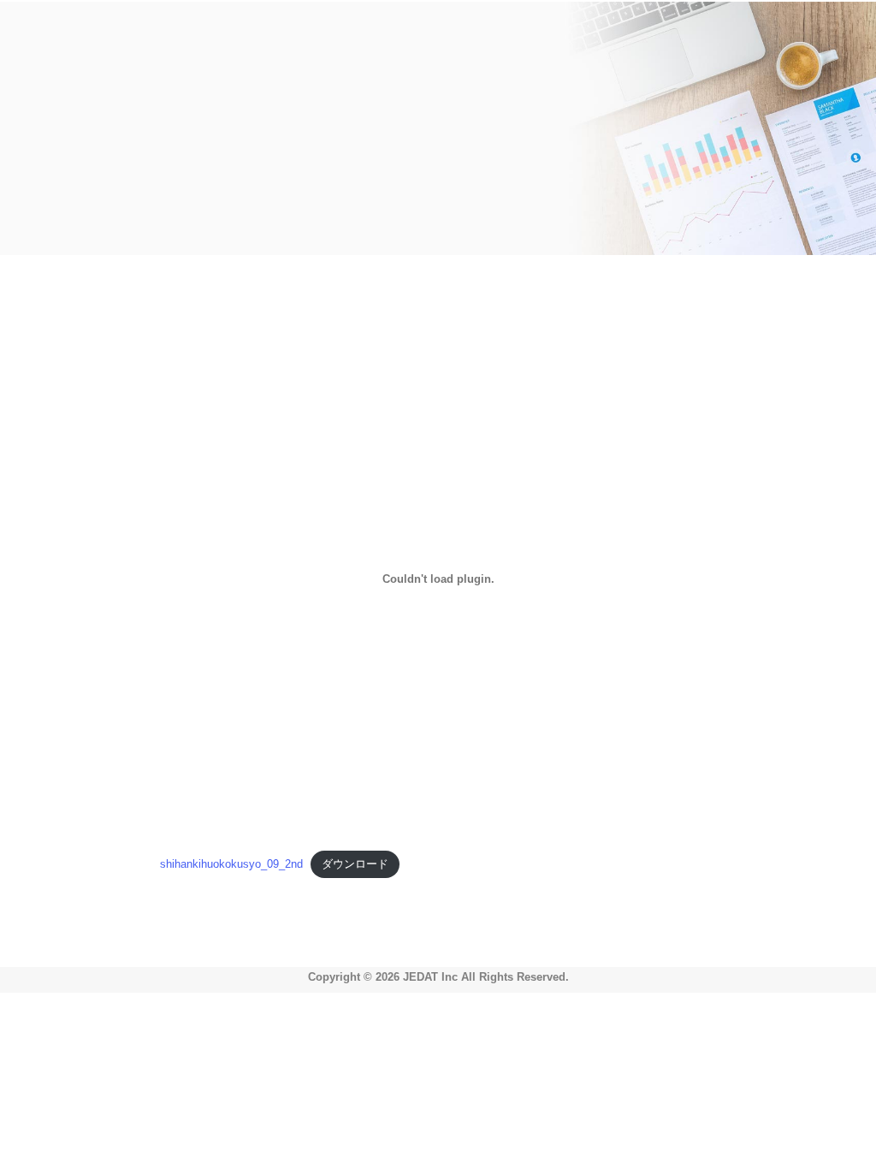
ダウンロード (355, 863)
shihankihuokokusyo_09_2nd (231, 863)
